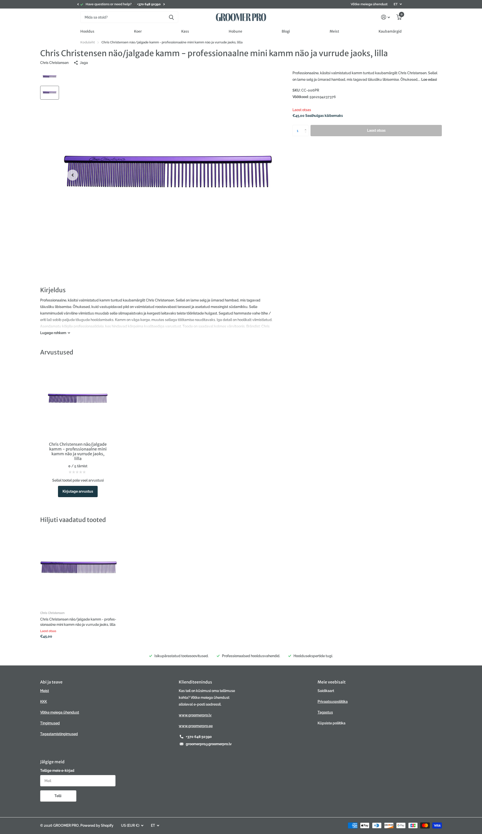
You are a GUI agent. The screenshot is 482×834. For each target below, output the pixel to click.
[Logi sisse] (385, 17)
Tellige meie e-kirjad (57, 771)
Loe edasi (429, 80)
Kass (185, 31)
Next (164, 4)
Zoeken (171, 17)
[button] (77, 4)
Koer (138, 31)
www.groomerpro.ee (196, 726)
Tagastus (325, 712)
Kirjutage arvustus (78, 491)
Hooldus (87, 31)
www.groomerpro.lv (195, 715)
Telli (58, 796)
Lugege (53, 333)
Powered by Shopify (96, 825)
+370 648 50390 (199, 737)
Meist (334, 31)
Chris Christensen (54, 63)
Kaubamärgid (390, 31)
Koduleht (87, 42)
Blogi (286, 31)
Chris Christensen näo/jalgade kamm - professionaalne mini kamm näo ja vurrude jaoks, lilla (78, 622)
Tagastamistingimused (59, 734)
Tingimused (50, 723)
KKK (43, 702)
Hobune (235, 31)
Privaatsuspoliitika (333, 702)
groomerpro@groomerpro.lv (209, 744)
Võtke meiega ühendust (369, 4)
